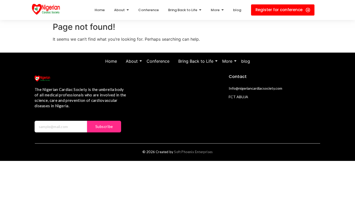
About (132, 61)
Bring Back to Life (195, 61)
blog (245, 61)
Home (111, 61)
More (227, 61)
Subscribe (104, 126)
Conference (158, 61)
